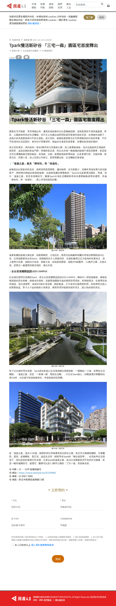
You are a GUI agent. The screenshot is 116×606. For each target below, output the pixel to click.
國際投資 (60, 5)
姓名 (14, 500)
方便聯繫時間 (66, 518)
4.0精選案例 (47, 50)
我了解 (89, 17)
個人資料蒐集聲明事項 (42, 545)
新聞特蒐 (42, 5)
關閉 (101, 17)
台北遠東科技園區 (31, 50)
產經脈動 (51, 5)
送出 (58, 559)
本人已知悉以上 (34, 545)
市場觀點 (34, 5)
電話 (63, 500)
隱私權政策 (33, 23)
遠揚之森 (16, 50)
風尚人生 (68, 5)
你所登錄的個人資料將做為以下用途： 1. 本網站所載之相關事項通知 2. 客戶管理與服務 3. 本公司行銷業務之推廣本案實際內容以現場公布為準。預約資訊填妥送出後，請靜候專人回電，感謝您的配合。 (57, 538)
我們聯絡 (47, 599)
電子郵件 (15, 518)
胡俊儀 (27, 39)
